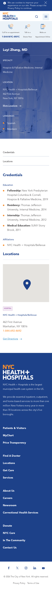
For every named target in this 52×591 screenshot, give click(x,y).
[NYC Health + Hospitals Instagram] (26, 568)
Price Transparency (14, 443)
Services (8, 477)
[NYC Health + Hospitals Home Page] (10, 16)
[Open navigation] (46, 17)
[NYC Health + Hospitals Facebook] (8, 568)
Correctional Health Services (20, 512)
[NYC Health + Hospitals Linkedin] (34, 568)
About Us (8, 491)
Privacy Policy (19, 583)
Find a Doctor (12, 456)
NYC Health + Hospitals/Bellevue (20, 315)
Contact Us (9, 547)
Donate (7, 526)
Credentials (8, 152)
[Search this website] (36, 17)
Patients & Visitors (14, 428)
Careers (7, 498)
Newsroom (10, 505)
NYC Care (9, 533)
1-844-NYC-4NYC (11, 37)
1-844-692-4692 (12, 331)
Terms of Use (33, 583)
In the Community (14, 540)
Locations (8, 161)
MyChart (8, 435)
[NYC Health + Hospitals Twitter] (17, 568)
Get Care (8, 470)
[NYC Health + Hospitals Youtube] (43, 568)
